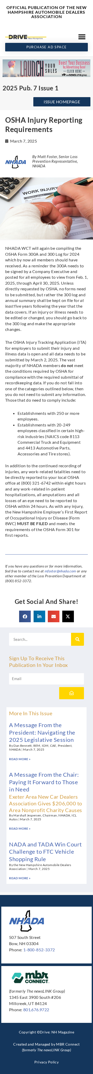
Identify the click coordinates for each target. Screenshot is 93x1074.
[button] (82, 37)
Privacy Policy (46, 1062)
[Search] (77, 639)
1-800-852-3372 (39, 949)
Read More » (19, 759)
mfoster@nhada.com (60, 571)
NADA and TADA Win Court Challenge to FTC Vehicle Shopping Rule (45, 851)
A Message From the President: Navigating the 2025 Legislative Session (42, 732)
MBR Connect (68, 1044)
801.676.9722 (36, 1009)
